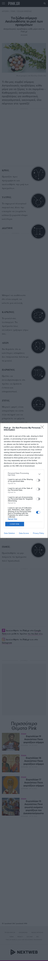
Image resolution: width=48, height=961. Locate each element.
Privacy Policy (38, 533)
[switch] (38, 480)
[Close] (43, 427)
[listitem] (24, 474)
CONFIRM (14, 524)
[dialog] (24, 480)
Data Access (24, 533)
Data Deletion (9, 533)
